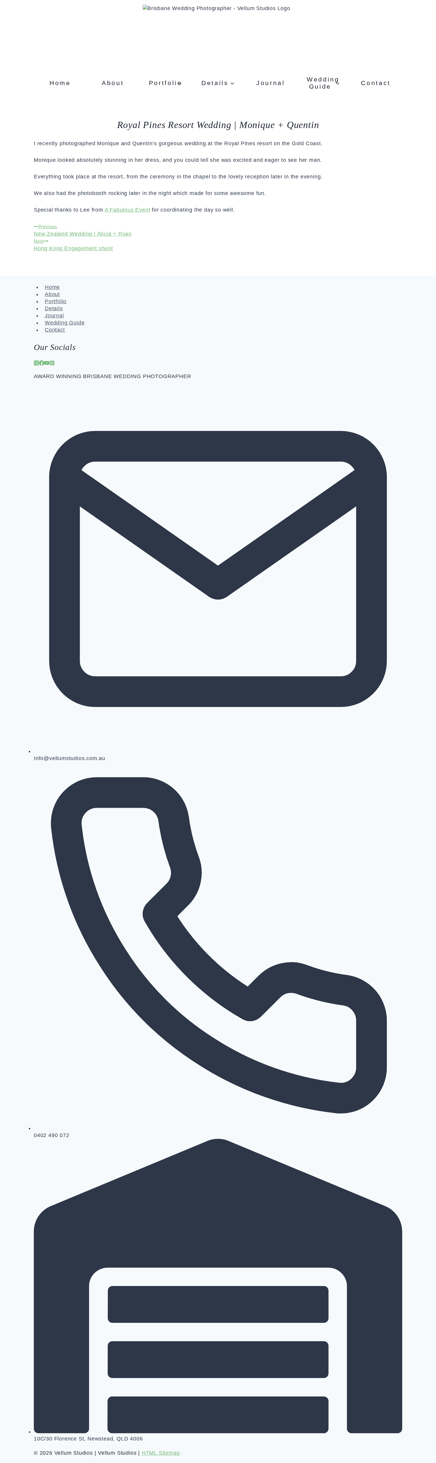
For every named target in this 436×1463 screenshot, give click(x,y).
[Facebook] (41, 364)
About (113, 82)
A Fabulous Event (127, 210)
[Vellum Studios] (218, 35)
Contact (376, 82)
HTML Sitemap (161, 1453)
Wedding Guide (65, 323)
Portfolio (55, 301)
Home (60, 82)
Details (54, 308)
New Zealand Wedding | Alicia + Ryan (83, 230)
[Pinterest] (52, 364)
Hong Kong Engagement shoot (73, 245)
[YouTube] (47, 364)
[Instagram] (36, 364)
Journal (270, 82)
